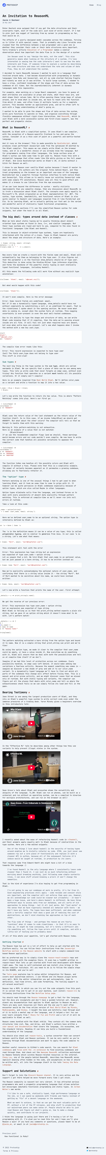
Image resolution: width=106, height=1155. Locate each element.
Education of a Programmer (40, 50)
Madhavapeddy (8, 1010)
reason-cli (72, 991)
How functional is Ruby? (16, 1136)
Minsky (74, 1007)
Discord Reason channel (39, 1075)
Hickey (24, 1010)
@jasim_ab (7, 1124)
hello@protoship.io (96, 1148)
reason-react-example (58, 958)
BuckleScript (63, 143)
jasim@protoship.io (38, 1124)
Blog (99, 5)
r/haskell (72, 839)
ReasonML (65, 116)
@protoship (93, 1151)
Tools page (12, 974)
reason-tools (35, 1036)
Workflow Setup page (45, 993)
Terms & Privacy (10, 1151)
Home (91, 5)
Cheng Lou (7, 1057)
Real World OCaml (45, 380)
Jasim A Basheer (11, 20)
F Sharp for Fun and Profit (41, 1015)
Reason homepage (39, 997)
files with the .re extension (31, 1050)
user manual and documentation (17, 1027)
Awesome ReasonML (49, 1052)
